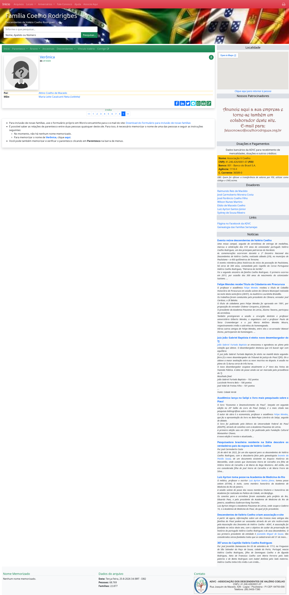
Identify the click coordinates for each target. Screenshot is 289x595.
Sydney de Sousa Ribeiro (231, 212)
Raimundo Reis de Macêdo (232, 191)
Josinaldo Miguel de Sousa (270, 533)
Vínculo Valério (86, 48)
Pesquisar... (89, 35)
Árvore (34, 48)
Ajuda (78, 4)
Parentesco (19, 48)
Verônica (47, 56)
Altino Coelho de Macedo (53, 93)
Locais (30, 4)
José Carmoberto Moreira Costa (235, 194)
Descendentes (65, 48)
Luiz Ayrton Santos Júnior (231, 209)
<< (89, 113)
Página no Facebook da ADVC (234, 223)
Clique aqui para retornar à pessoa (253, 91)
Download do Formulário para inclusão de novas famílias (158, 123)
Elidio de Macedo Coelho (231, 205)
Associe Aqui (90, 4)
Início (6, 4)
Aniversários (45, 4)
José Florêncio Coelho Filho (232, 198)
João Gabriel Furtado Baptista (232, 344)
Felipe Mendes (251, 287)
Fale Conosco (64, 4)
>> (128, 113)
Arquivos (19, 4)
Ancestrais (48, 48)
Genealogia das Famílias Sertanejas (237, 227)
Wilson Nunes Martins (229, 201)
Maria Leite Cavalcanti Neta (59, 96)
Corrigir (102, 48)
